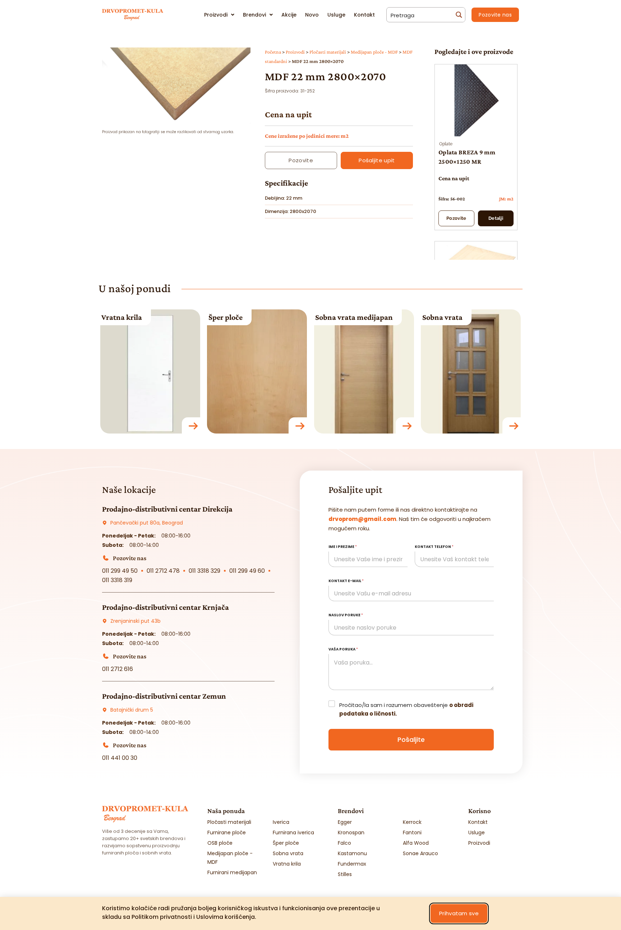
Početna (273, 52)
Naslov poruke (345, 615)
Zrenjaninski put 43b (135, 621)
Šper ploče (225, 317)
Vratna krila (121, 317)
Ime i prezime (342, 546)
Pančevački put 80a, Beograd (146, 522)
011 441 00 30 (119, 758)
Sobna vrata (442, 317)
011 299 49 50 (120, 571)
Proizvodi (295, 52)
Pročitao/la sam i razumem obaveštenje (406, 709)
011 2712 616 (117, 669)
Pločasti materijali (327, 52)
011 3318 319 (117, 580)
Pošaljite (411, 739)
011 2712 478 (163, 571)
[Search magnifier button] (458, 15)
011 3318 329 (204, 571)
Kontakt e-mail (346, 581)
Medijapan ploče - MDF (374, 52)
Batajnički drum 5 (131, 709)
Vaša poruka (343, 649)
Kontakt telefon (434, 546)
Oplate (445, 143)
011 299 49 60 (247, 571)
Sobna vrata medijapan (354, 317)
